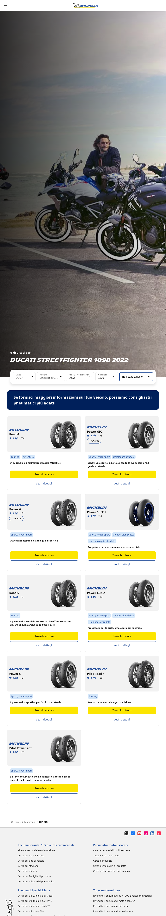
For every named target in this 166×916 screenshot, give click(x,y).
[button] (31, 377)
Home (17, 822)
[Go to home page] (86, 5)
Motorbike (29, 822)
